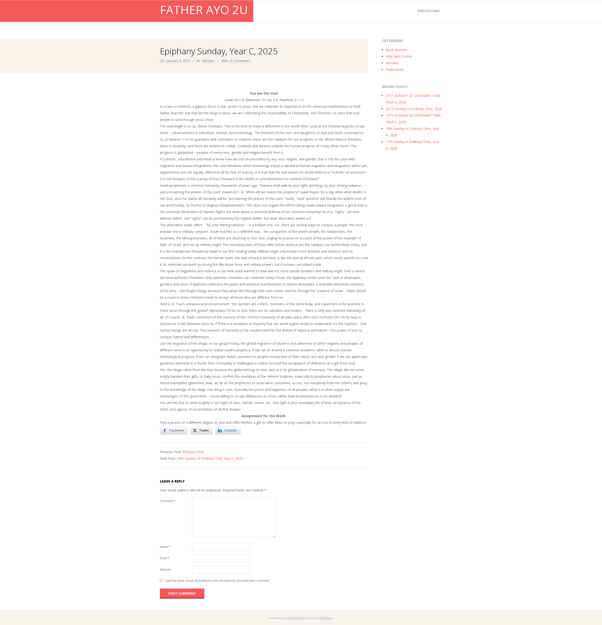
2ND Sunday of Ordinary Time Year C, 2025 (210, 458)
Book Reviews (396, 49)
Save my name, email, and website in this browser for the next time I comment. (217, 581)
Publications (429, 11)
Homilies (208, 61)
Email (164, 558)
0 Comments (240, 61)
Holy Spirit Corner (399, 56)
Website (165, 570)
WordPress (326, 618)
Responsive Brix (296, 618)
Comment (167, 501)
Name (165, 547)
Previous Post (193, 452)
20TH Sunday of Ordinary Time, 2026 (414, 109)
